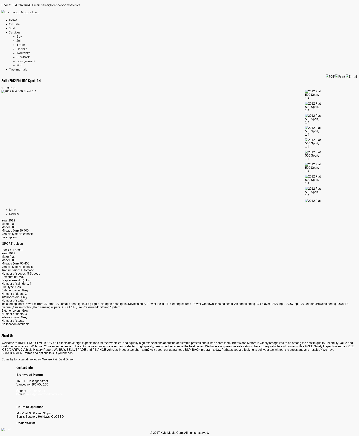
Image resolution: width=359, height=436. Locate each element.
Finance (21, 49)
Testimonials (18, 69)
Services (14, 32)
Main (12, 210)
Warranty (23, 53)
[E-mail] (352, 76)
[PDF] (330, 76)
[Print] (340, 76)
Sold (12, 28)
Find (19, 65)
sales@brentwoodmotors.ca (60, 5)
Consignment (25, 61)
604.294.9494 (21, 5)
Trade (20, 45)
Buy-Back (23, 57)
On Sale (14, 24)
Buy (19, 36)
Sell (18, 41)
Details (14, 214)
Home (13, 20)
